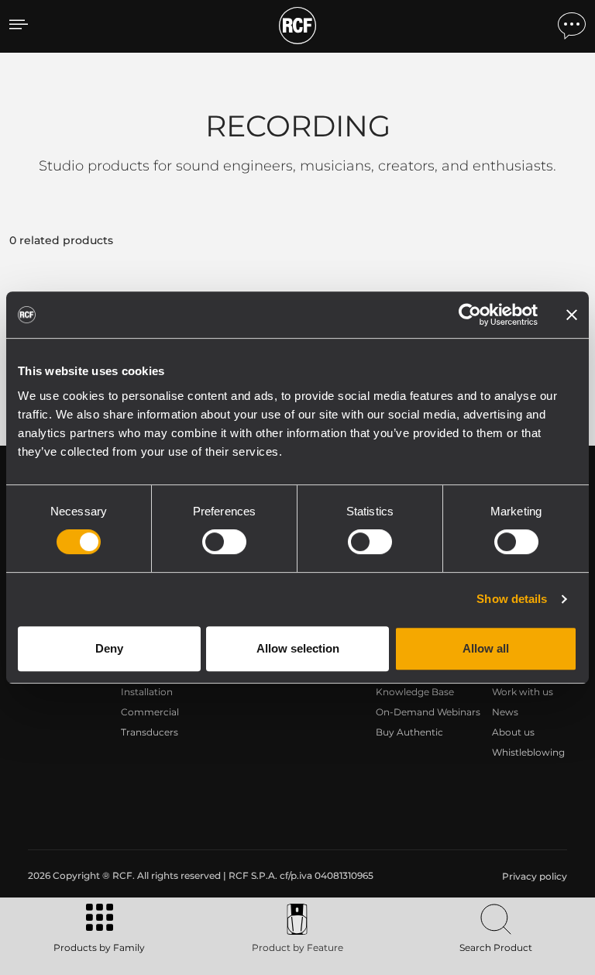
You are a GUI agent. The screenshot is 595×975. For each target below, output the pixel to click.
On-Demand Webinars (428, 712)
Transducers (149, 732)
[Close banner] (571, 314)
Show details (511, 598)
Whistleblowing (528, 752)
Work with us (522, 692)
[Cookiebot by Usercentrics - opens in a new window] (470, 314)
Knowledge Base (415, 692)
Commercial (150, 712)
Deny (109, 648)
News (505, 712)
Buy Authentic (409, 732)
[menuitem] (533, 876)
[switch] (224, 541)
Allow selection (297, 648)
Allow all (486, 648)
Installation (147, 692)
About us (513, 732)
